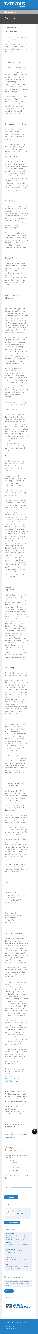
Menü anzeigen (10, 12)
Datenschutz (24, 1323)
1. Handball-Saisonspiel (21, 1211)
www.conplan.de (11, 922)
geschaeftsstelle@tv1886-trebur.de (16, 1260)
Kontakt (7, 1323)
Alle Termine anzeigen (12, 1223)
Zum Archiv (9, 1291)
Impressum (14, 1323)
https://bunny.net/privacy (14, 1081)
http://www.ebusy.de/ (12, 902)
